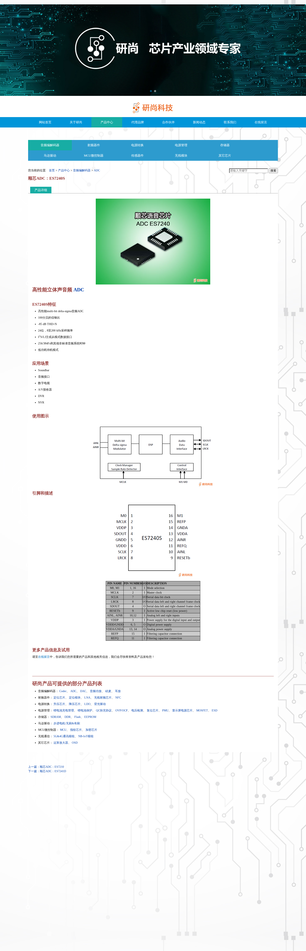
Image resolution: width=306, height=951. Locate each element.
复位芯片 (152, 710)
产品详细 (41, 190)
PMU (165, 710)
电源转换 (137, 145)
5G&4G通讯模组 (64, 736)
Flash (77, 717)
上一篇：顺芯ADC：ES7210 (46, 766)
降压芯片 (75, 704)
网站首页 (45, 122)
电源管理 (181, 145)
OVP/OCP (121, 710)
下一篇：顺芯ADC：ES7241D (47, 771)
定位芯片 (59, 697)
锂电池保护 (85, 710)
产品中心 (107, 122)
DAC (83, 691)
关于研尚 (76, 122)
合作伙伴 (168, 122)
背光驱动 (100, 704)
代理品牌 (137, 122)
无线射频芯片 (103, 697)
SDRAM (56, 717)
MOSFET (202, 710)
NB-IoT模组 (85, 736)
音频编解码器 (50, 145)
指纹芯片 (76, 729)
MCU (63, 729)
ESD (214, 710)
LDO (87, 704)
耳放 (118, 691)
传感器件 (137, 155)
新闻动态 (199, 122)
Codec (63, 691)
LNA (87, 697)
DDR (68, 717)
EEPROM (90, 717)
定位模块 (75, 697)
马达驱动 (50, 155)
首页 (52, 170)
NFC (118, 697)
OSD (75, 742)
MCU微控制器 (93, 155)
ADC (97, 170)
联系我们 (230, 122)
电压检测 (137, 710)
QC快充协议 (104, 710)
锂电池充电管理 (63, 710)
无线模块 (181, 155)
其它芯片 (225, 155)
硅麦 (108, 691)
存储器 (225, 145)
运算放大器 (60, 742)
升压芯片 (59, 704)
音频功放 (96, 691)
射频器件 (93, 145)
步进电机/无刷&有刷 (66, 723)
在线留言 (261, 122)
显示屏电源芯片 (182, 710)
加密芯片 (91, 729)
